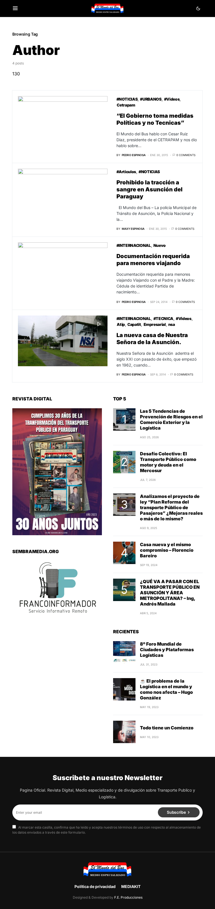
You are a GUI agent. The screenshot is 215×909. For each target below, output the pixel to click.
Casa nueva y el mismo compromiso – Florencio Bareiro (166, 550)
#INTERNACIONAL (133, 245)
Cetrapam (126, 105)
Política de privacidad (95, 886)
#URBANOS (150, 99)
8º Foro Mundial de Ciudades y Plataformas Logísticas (167, 649)
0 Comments (185, 155)
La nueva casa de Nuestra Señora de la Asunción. (152, 338)
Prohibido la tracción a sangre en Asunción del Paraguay (149, 189)
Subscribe (176, 812)
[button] (15, 8)
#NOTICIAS (127, 99)
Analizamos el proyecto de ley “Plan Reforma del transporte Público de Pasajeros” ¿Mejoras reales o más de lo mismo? (171, 507)
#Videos (172, 99)
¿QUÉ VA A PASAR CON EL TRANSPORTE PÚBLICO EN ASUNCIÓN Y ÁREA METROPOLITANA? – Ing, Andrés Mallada (170, 593)
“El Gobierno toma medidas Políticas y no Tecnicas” (154, 119)
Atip (121, 324)
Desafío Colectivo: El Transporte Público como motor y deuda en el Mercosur (168, 462)
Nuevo (159, 245)
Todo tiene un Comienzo (166, 728)
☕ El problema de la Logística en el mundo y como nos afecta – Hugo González (166, 689)
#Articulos (126, 171)
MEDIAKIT (131, 886)
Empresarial (155, 324)
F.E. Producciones (128, 897)
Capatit (134, 324)
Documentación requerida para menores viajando (153, 259)
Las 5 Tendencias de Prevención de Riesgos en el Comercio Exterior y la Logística (171, 419)
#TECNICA (163, 318)
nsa (171, 324)
